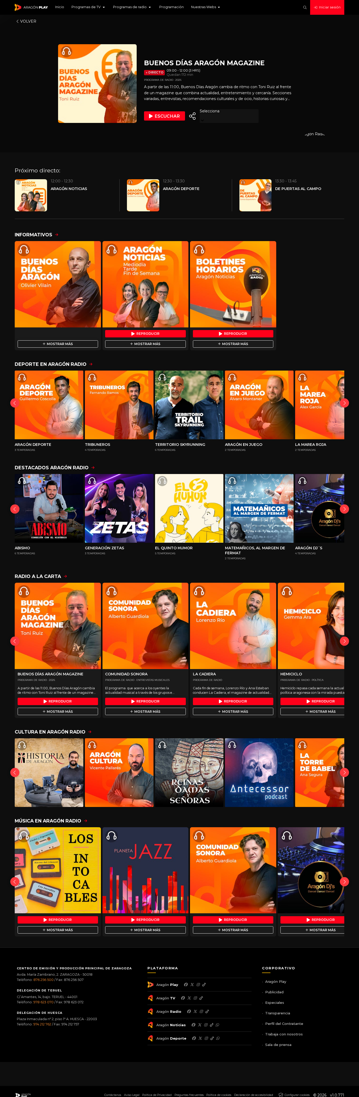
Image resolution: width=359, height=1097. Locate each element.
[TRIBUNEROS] (119, 405)
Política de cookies (218, 1095)
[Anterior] (14, 403)
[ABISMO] (49, 508)
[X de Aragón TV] (189, 998)
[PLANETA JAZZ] (145, 870)
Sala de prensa (278, 1045)
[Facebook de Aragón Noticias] (193, 1025)
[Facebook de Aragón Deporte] (193, 1038)
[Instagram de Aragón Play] (198, 984)
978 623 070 (43, 1002)
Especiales (274, 1002)
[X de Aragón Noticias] (199, 1025)
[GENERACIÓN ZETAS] (119, 508)
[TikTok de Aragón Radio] (206, 1011)
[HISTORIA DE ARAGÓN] (49, 772)
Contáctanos (112, 1095)
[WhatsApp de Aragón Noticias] (217, 1025)
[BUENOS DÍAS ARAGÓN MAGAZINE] (58, 626)
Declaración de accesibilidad (253, 1095)
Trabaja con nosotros (284, 1034)
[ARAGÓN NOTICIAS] (145, 284)
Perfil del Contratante (284, 1023)
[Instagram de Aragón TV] (195, 998)
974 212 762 (42, 1024)
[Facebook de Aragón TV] (182, 998)
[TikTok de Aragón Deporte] (211, 1038)
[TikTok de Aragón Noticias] (211, 1025)
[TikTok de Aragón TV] (200, 998)
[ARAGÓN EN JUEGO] (259, 405)
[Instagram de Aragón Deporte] (206, 1038)
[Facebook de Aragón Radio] (188, 1011)
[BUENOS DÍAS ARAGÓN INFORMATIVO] (58, 284)
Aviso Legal (132, 1095)
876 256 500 (43, 980)
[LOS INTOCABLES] (58, 870)
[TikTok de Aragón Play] (203, 984)
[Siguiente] (344, 403)
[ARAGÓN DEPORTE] (49, 405)
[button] (88, 7)
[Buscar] (305, 7)
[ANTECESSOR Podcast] (259, 772)
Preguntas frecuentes (189, 1095)
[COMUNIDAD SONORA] (145, 626)
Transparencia (277, 1013)
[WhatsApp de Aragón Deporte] (217, 1038)
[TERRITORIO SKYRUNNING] (189, 405)
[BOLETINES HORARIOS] (233, 284)
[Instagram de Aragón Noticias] (205, 1025)
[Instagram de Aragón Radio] (201, 1011)
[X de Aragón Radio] (195, 1011)
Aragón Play (275, 981)
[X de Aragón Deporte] (200, 1038)
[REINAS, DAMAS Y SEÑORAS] (189, 772)
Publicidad (274, 992)
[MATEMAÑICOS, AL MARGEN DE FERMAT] (259, 508)
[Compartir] (192, 116)
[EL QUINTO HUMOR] (189, 508)
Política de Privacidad (157, 1095)
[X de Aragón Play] (191, 984)
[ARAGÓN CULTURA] (119, 772)
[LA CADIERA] (233, 626)
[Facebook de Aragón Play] (185, 984)
